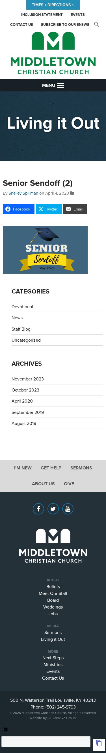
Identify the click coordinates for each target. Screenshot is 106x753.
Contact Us (21, 24)
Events (78, 14)
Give (69, 483)
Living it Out (53, 639)
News (17, 317)
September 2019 (28, 412)
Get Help (51, 468)
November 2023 (28, 379)
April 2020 (22, 401)
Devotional (22, 306)
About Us (43, 483)
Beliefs (53, 586)
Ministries (53, 664)
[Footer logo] (53, 537)
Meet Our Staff (53, 593)
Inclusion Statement (42, 14)
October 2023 (25, 390)
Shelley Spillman (23, 193)
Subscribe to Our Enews (65, 24)
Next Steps (53, 657)
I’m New (23, 468)
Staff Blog (21, 329)
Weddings (53, 607)
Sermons (81, 468)
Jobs (53, 614)
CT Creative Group (61, 717)
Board (53, 600)
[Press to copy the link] (99, 745)
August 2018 (24, 423)
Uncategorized (26, 340)
